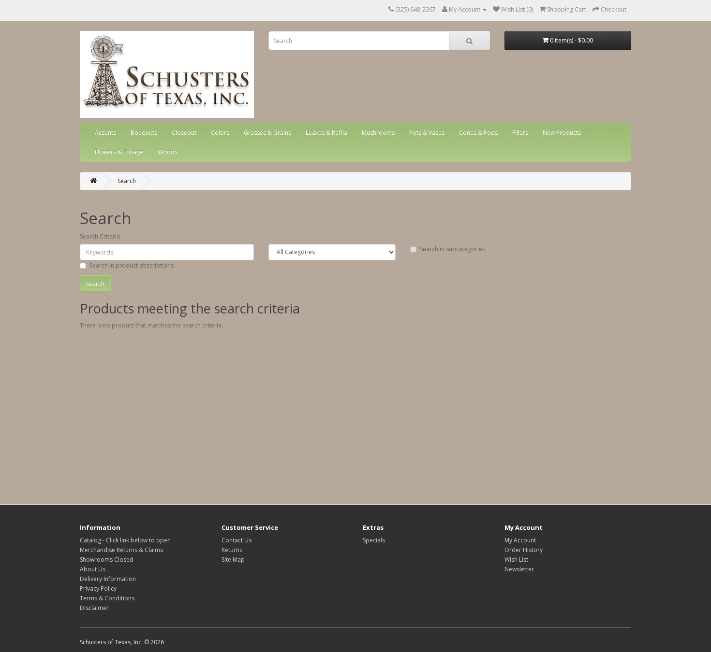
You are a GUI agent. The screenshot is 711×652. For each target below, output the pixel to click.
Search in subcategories (452, 249)
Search (127, 181)
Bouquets (144, 132)
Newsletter (519, 569)
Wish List (516, 559)
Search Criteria (100, 236)
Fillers (520, 132)
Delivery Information (108, 579)
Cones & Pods (478, 132)
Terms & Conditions (107, 598)
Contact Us (237, 540)
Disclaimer (94, 608)
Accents (105, 132)
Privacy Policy (98, 588)
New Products (562, 132)
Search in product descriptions (131, 265)
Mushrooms (378, 132)
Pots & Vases (426, 132)
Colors (220, 132)
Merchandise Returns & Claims (121, 550)
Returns (232, 550)
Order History (523, 550)
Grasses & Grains (267, 132)
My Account (520, 540)
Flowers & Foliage (119, 152)
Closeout (184, 132)
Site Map (233, 559)
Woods (168, 152)
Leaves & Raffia (326, 132)
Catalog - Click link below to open (125, 540)
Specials (374, 540)
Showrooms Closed (106, 559)
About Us (92, 569)
